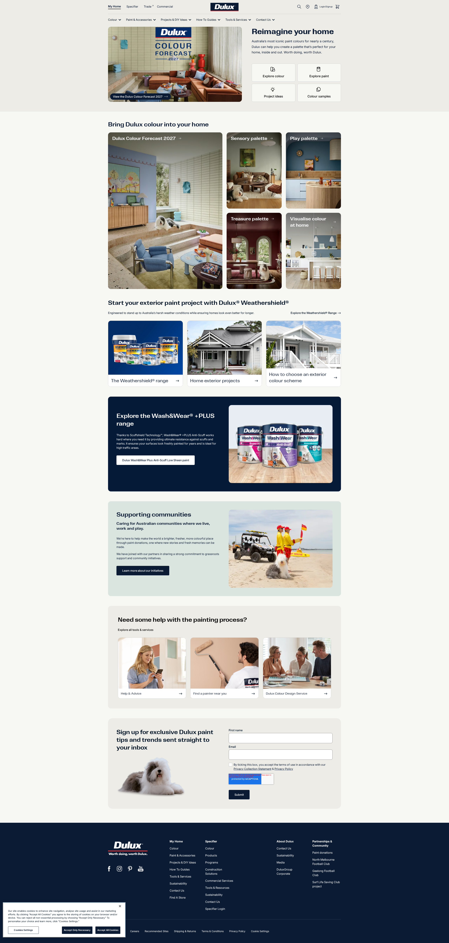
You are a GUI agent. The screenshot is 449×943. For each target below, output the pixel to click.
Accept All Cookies (107, 930)
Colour (174, 848)
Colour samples (319, 96)
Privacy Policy (283, 769)
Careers (134, 931)
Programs (211, 862)
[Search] (299, 6)
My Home (114, 6)
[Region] (307, 6)
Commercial (165, 6)
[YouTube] (140, 868)
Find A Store (178, 897)
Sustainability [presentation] (178, 883)
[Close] (120, 906)
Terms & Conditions (213, 931)
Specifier (132, 6)
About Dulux (285, 841)
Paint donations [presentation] (322, 852)
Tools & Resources (217, 887)
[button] (140, 96)
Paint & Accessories (182, 855)
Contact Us (177, 890)
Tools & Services (180, 876)
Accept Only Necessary (77, 930)
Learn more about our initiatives (142, 570)
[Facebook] (109, 868)
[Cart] (337, 6)
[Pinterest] (130, 868)
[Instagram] (119, 868)
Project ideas (273, 96)
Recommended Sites (156, 931)
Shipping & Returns (185, 931)
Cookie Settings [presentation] (260, 931)
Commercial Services (219, 880)
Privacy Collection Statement (252, 769)
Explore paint (319, 76)
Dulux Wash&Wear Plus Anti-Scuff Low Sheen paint (155, 460)
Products (211, 855)
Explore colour (273, 76)
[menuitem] (115, 20)
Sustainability (214, 894)
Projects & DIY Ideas (183, 862)
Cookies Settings (23, 930)
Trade (147, 6)
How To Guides (180, 869)
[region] (64, 919)
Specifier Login (215, 909)
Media (281, 862)
